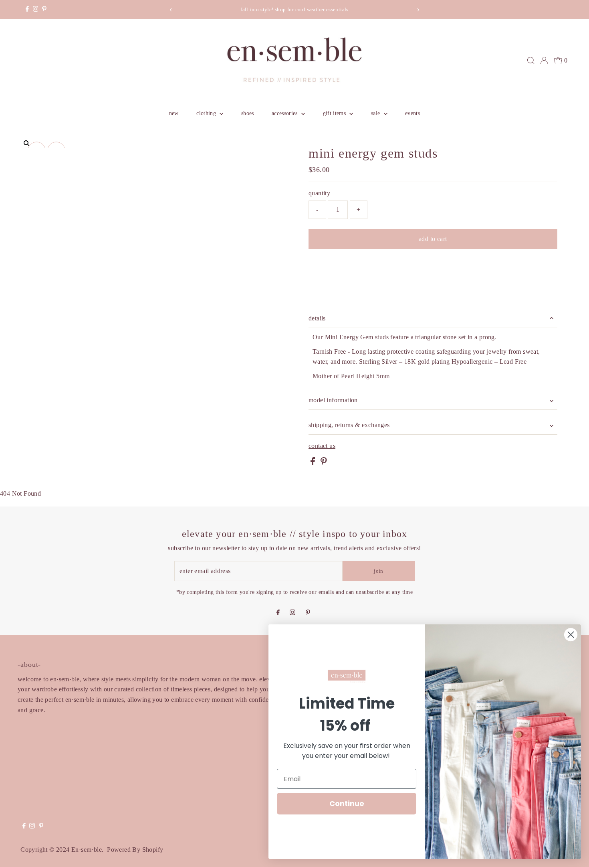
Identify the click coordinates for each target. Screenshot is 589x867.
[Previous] (171, 10)
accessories (285, 113)
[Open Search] (531, 60)
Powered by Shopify (135, 849)
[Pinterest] (44, 9)
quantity (319, 193)
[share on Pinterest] (324, 463)
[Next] (418, 10)
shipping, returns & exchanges (349, 424)
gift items (335, 113)
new (174, 113)
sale (376, 113)
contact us (322, 446)
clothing (207, 113)
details (317, 318)
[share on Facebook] (314, 463)
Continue (346, 803)
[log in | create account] (544, 60)
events (412, 113)
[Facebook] (27, 9)
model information (333, 400)
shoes (247, 113)
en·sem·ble (86, 849)
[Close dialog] (571, 635)
